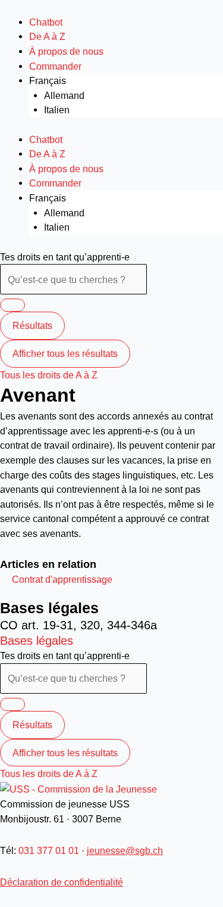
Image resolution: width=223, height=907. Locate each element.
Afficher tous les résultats (65, 353)
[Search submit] (12, 305)
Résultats (32, 325)
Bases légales (36, 640)
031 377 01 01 (48, 850)
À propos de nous (66, 51)
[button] (62, 579)
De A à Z (47, 36)
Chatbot (45, 22)
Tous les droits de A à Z (49, 374)
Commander (55, 66)
